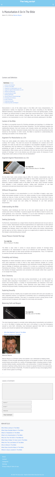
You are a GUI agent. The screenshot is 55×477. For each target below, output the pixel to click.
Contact (4, 459)
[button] (53, 4)
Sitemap (4, 464)
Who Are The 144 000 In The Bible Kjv (12, 437)
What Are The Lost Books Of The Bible (12, 442)
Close (11, 83)
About (4, 456)
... (2, 373)
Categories (5, 461)
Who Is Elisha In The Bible (8, 445)
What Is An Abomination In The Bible (11, 435)
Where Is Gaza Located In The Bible (11, 450)
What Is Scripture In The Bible (12, 334)
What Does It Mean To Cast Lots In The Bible (14, 440)
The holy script (27, 1)
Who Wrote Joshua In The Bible (10, 428)
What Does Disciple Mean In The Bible (12, 430)
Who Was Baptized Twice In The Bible (15, 332)
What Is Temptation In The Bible (10, 432)
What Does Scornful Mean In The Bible (12, 447)
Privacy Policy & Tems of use (10, 466)
